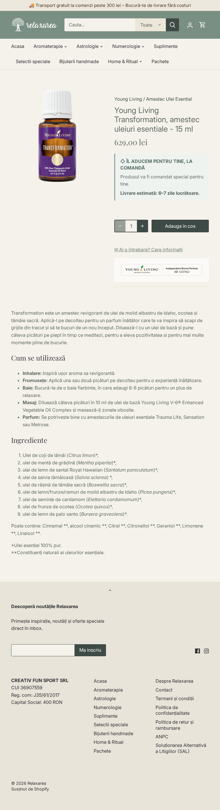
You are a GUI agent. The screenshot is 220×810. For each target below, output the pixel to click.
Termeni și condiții (175, 698)
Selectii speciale (111, 724)
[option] (57, 136)
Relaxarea (37, 783)
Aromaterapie (108, 690)
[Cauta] (172, 24)
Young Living (128, 99)
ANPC (162, 736)
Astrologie (105, 698)
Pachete (102, 751)
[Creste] (142, 226)
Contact (164, 690)
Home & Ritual (108, 742)
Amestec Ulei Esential (169, 99)
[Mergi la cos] (202, 25)
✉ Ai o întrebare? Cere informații (148, 249)
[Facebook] (197, 650)
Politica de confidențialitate (173, 710)
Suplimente (105, 716)
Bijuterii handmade (113, 733)
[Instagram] (206, 650)
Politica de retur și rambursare (175, 725)
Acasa (100, 681)
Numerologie (107, 707)
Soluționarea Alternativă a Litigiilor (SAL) (181, 748)
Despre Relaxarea (174, 681)
